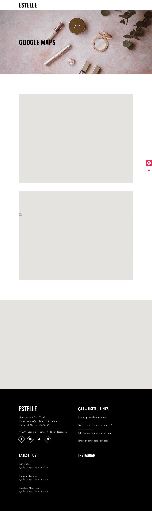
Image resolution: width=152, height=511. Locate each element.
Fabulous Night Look (30, 488)
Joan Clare (43, 467)
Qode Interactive (37, 432)
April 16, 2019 (25, 467)
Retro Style (25, 464)
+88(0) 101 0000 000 (38, 425)
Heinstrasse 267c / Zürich (32, 417)
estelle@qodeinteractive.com (42, 421)
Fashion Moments (28, 476)
